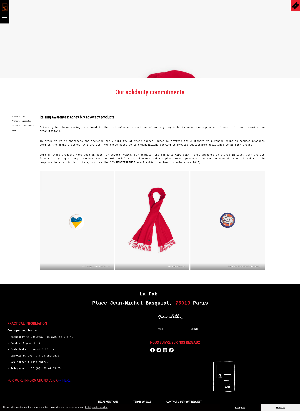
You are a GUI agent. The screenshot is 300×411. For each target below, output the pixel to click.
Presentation (18, 116)
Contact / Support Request (184, 401)
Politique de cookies (96, 407)
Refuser (280, 407)
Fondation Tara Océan (23, 126)
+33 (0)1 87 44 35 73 (45, 368)
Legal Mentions (108, 401)
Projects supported (21, 121)
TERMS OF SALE (142, 401)
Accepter (240, 407)
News (14, 130)
